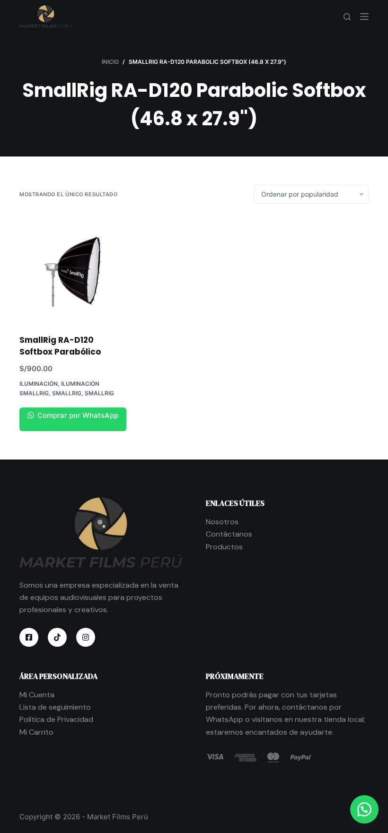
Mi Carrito (36, 732)
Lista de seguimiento (55, 707)
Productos (224, 547)
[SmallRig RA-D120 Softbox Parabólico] (72, 269)
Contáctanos (229, 534)
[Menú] (364, 16)
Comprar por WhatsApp (76, 415)
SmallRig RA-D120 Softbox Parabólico (60, 346)
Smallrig (66, 393)
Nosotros (222, 522)
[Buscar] (347, 16)
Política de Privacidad (56, 719)
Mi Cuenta (36, 695)
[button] (364, 809)
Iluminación (38, 383)
